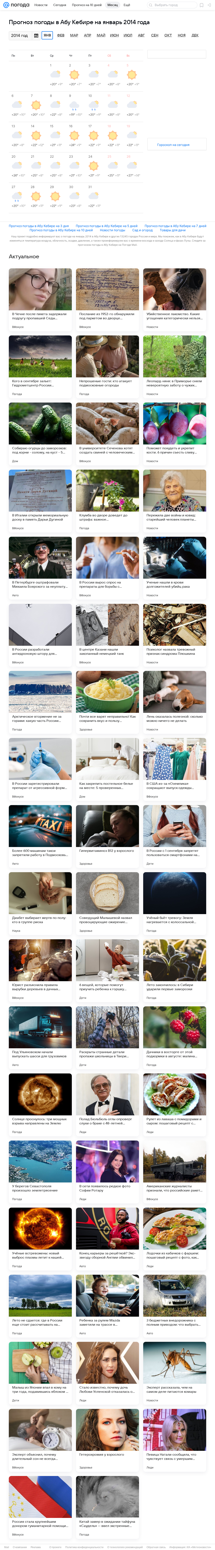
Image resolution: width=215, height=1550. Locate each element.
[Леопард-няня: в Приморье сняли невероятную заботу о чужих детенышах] (174, 366)
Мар (74, 35)
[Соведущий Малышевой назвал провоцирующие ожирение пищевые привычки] (107, 903)
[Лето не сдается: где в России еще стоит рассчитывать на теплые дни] (40, 1306)
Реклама (36, 1547)
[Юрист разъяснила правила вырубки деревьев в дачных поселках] (40, 970)
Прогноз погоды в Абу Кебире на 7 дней (175, 226)
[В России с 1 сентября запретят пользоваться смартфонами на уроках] (174, 836)
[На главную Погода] (19, 5)
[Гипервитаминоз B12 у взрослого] (107, 836)
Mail (6, 1547)
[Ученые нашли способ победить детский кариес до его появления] (174, 1507)
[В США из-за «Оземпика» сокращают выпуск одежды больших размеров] (174, 769)
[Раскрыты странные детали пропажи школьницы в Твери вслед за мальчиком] (107, 1037)
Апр (87, 35)
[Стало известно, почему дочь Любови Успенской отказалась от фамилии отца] (107, 1373)
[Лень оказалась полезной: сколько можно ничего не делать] (174, 702)
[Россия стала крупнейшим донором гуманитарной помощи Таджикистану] (40, 1507)
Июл (128, 35)
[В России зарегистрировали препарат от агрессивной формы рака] (40, 769)
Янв (47, 35)
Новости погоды (112, 230)
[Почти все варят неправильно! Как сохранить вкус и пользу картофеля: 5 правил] (107, 702)
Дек (195, 35)
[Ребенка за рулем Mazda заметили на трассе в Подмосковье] (107, 1306)
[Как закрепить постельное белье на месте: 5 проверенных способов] (107, 769)
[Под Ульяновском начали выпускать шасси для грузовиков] (40, 1037)
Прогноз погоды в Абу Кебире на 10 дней (61, 230)
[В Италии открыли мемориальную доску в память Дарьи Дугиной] (40, 501)
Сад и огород (142, 230)
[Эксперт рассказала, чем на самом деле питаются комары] (174, 1373)
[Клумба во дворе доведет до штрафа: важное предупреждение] (107, 501)
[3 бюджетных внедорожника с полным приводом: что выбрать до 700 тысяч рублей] (174, 1306)
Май (101, 35)
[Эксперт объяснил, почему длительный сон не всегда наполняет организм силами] (40, 1440)
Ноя (182, 35)
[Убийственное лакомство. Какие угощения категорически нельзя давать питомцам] (174, 299)
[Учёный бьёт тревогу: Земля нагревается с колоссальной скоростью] (174, 903)
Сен (154, 35)
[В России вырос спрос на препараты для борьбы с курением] (107, 568)
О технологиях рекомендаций (125, 1547)
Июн (114, 35)
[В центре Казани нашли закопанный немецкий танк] (107, 635)
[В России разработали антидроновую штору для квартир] (40, 635)
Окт (168, 35)
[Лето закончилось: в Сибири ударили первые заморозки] (174, 970)
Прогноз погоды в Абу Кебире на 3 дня (39, 226)
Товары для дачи (173, 230)
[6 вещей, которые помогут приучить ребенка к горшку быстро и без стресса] (107, 970)
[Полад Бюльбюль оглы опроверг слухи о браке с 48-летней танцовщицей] (107, 1104)
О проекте (55, 1547)
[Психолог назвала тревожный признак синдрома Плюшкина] (174, 635)
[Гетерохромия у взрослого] (107, 1440)
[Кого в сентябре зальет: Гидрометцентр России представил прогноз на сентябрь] (40, 366)
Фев (60, 35)
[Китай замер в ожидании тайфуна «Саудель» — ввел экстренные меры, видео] (107, 1507)
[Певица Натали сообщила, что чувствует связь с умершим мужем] (174, 1440)
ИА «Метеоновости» (199, 1547)
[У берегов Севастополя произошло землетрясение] (40, 1172)
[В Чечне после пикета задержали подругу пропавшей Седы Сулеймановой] (40, 299)
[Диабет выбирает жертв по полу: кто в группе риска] (40, 903)
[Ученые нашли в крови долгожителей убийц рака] (174, 568)
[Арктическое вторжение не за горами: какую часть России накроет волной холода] (40, 702)
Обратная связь (156, 1547)
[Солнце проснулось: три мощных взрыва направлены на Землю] (40, 1104)
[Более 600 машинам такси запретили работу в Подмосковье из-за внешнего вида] (40, 836)
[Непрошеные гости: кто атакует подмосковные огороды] (107, 366)
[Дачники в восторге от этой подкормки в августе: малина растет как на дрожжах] (174, 1037)
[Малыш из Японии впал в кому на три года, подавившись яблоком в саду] (40, 1373)
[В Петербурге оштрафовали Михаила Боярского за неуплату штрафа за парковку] (40, 568)
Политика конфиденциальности (84, 1547)
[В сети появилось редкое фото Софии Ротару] (107, 1172)
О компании (20, 1547)
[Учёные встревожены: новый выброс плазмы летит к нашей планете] (40, 1239)
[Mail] (6, 5)
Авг (141, 35)
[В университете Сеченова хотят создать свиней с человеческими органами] (107, 434)
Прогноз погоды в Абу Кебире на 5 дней (107, 226)
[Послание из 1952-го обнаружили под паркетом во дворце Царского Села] (107, 299)
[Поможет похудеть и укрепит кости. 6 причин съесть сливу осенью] (174, 434)
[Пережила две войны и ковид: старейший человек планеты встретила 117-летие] (174, 501)
